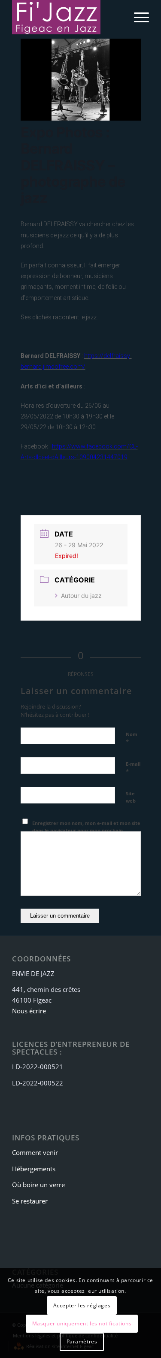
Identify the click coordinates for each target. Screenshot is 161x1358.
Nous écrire (29, 1010)
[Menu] (137, 17)
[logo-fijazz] (67, 17)
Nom (131, 738)
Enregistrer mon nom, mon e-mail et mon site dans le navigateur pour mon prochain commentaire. (86, 830)
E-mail (133, 768)
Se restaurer (30, 1201)
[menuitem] (137, 17)
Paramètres (82, 1341)
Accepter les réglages (82, 1305)
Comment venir (35, 1152)
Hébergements (33, 1168)
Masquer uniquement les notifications (82, 1323)
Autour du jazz (81, 595)
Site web (131, 797)
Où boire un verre (38, 1184)
